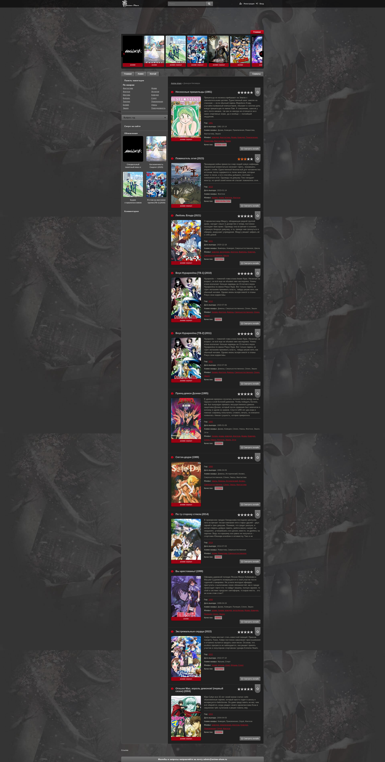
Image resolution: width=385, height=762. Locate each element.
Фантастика (219, 141)
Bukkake (126, 98)
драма (221, 198)
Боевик (126, 105)
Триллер (126, 102)
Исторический (232, 481)
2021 (211, 241)
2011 (211, 361)
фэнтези (228, 198)
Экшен (228, 141)
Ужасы (213, 440)
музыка (221, 665)
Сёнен (256, 312)
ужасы (214, 481)
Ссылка (124, 750)
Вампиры (243, 252)
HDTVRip (219, 259)
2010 (211, 301)
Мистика (126, 95)
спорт (227, 665)
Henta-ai (143, 4)
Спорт (241, 665)
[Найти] (209, 4)
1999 (211, 600)
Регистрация (249, 4)
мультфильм (238, 610)
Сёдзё (219, 729)
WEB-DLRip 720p (223, 201)
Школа (226, 256)
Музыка (234, 665)
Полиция (208, 614)
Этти (234, 440)
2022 (211, 654)
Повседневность (158, 108)
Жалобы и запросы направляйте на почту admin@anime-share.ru (192, 759)
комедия (215, 137)
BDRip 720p (221, 145)
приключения (225, 725)
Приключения (252, 137)
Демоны (230, 312)
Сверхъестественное (213, 256)
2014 (211, 543)
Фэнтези (236, 198)
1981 (211, 123)
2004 (211, 714)
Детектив (155, 92)
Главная (257, 32)
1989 (211, 467)
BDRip (218, 319)
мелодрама (225, 252)
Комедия (241, 137)
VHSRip (219, 488)
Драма (234, 137)
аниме (214, 610)
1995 (211, 422)
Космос (242, 481)
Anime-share (176, 83)
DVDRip (219, 443)
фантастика (225, 137)
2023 (211, 187)
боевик (215, 198)
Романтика (208, 141)
